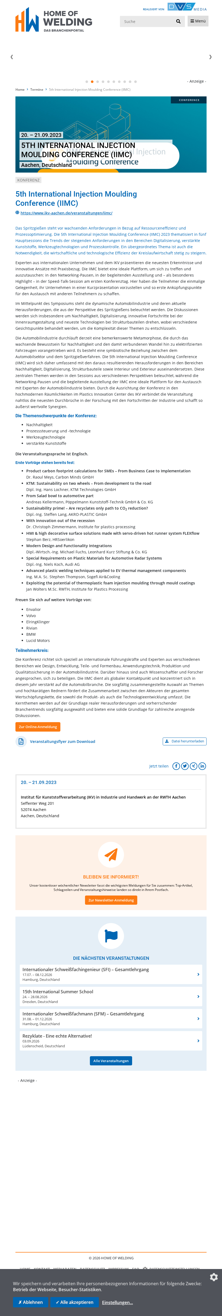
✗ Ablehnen (30, 1302)
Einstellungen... (117, 1302)
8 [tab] (124, 82)
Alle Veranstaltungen (111, 1060)
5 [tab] (108, 82)
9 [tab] (130, 82)
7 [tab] (119, 82)
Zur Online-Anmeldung (38, 726)
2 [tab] (92, 82)
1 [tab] (86, 82)
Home (20, 89)
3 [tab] (97, 82)
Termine (36, 89)
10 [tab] (135, 82)
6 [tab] (113, 82)
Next (210, 57)
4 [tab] (103, 82)
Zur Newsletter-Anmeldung (111, 900)
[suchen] (178, 21)
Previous (11, 57)
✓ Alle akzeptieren (74, 1302)
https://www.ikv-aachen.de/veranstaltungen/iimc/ (66, 213)
